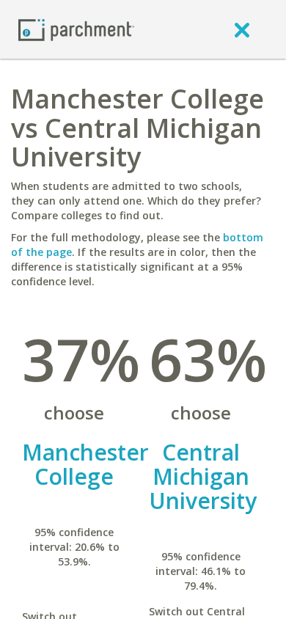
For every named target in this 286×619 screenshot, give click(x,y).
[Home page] (76, 29)
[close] (242, 29)
